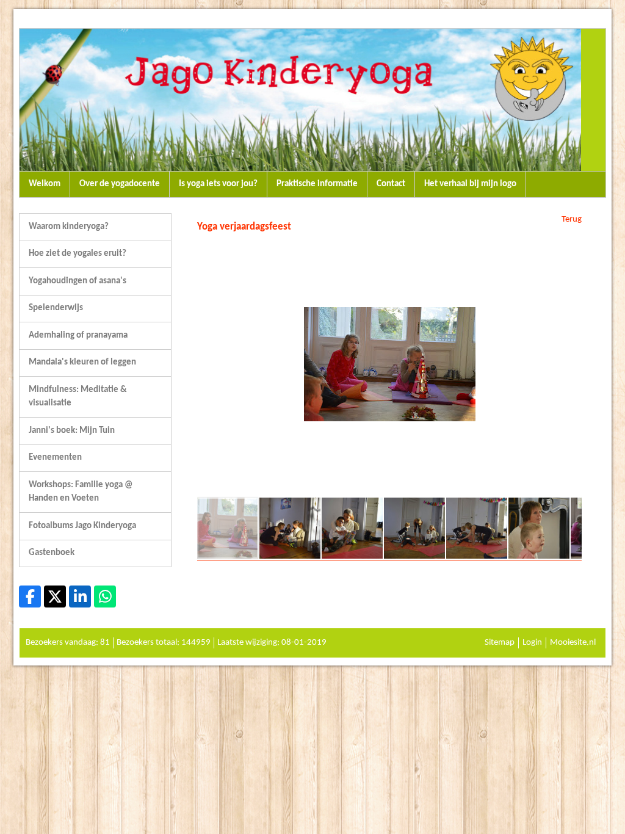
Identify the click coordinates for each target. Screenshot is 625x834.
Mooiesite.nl (573, 642)
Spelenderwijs (56, 308)
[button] (570, 247)
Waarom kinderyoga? (69, 226)
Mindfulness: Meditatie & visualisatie (78, 396)
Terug (572, 219)
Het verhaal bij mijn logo (470, 184)
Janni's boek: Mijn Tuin (72, 430)
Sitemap (500, 642)
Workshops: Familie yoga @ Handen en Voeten (80, 492)
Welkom (44, 184)
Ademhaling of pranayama (78, 335)
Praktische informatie (317, 184)
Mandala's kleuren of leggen (82, 362)
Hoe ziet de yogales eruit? (77, 253)
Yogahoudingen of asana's (77, 281)
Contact (391, 184)
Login (532, 642)
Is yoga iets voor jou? (218, 184)
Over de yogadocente (119, 184)
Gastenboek (51, 552)
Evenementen (55, 457)
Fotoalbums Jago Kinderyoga (82, 526)
